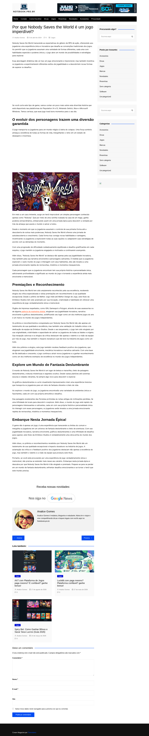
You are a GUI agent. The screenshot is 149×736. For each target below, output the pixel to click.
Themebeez (32, 732)
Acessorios (84, 19)
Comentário (17, 658)
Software (103, 92)
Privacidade (96, 19)
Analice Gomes (19, 37)
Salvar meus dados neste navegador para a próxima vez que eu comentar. (41, 709)
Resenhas (62, 19)
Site (13, 699)
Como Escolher (35, 19)
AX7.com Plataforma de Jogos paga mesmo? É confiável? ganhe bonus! (31, 583)
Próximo (87, 538)
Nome (15, 679)
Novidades (73, 19)
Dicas (46, 19)
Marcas (102, 71)
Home (15, 19)
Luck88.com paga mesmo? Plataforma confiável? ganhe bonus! (71, 583)
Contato (24, 19)
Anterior (19, 538)
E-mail (15, 689)
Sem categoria (105, 86)
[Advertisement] (53, 86)
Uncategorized (105, 97)
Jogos (53, 19)
